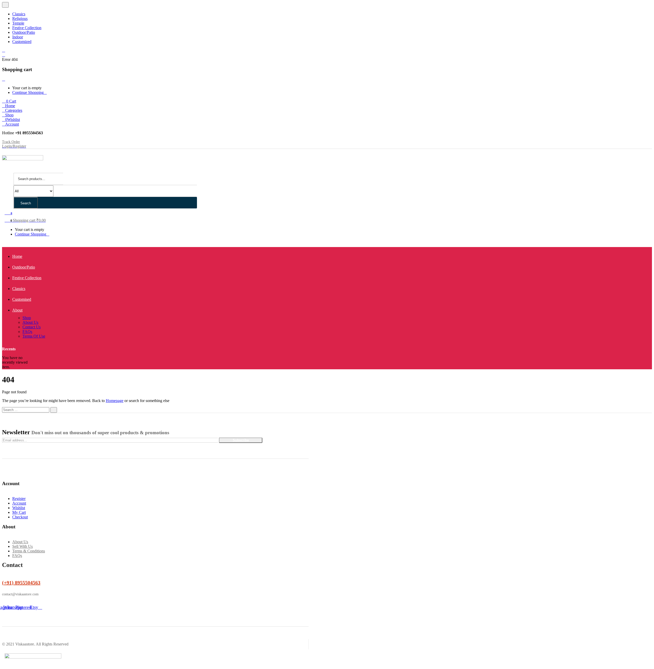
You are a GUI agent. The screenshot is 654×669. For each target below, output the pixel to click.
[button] (9, 101)
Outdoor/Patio (23, 32)
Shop (26, 318)
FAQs (27, 331)
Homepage (114, 400)
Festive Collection (26, 28)
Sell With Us (22, 546)
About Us (30, 322)
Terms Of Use (33, 336)
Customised (21, 299)
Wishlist (18, 508)
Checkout (20, 517)
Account (19, 503)
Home (17, 256)
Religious (20, 18)
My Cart (19, 512)
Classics (18, 14)
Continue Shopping (28, 92)
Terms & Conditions (28, 551)
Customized (21, 41)
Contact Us (31, 327)
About (17, 310)
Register (19, 498)
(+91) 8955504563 (21, 582)
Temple (18, 23)
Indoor (17, 37)
